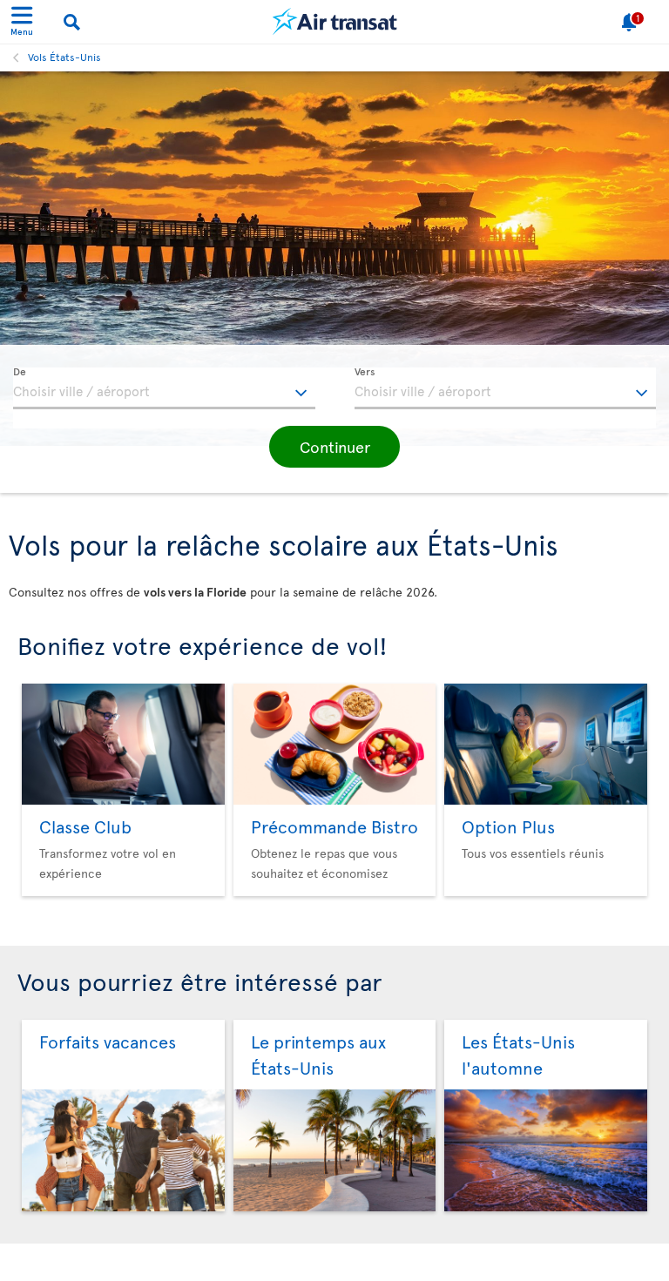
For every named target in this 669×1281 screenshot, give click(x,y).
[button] (334, 447)
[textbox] (164, 388)
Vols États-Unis (64, 57)
